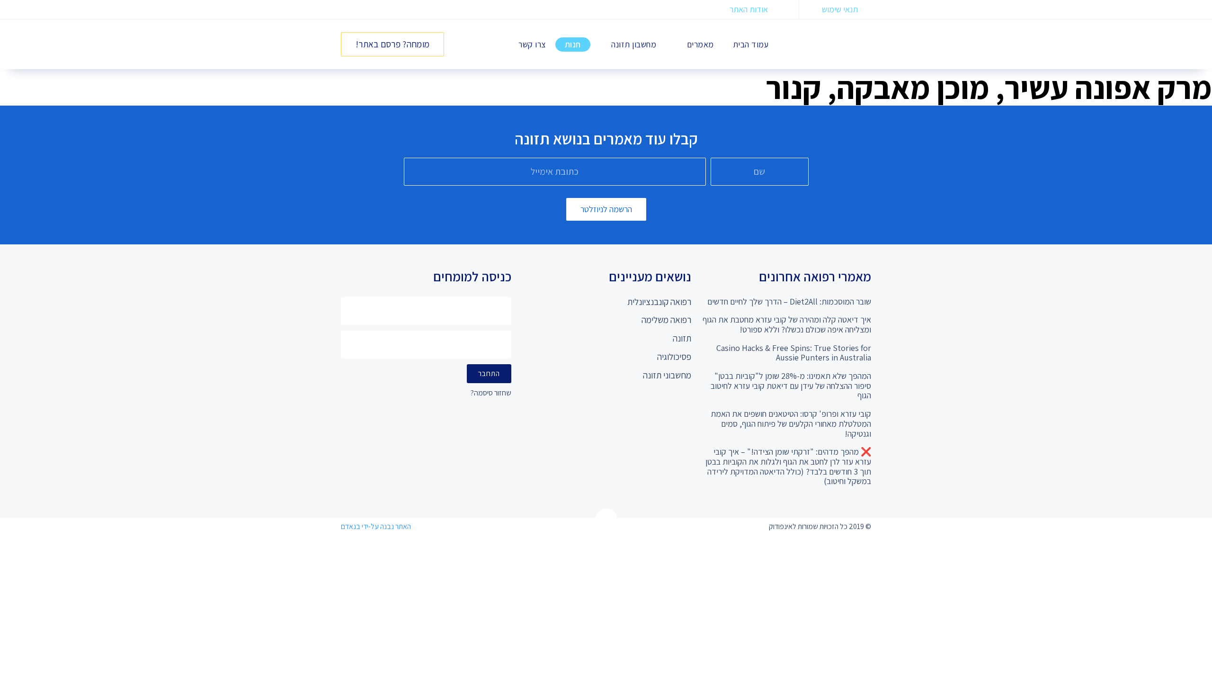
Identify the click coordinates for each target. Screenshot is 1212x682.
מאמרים (700, 44)
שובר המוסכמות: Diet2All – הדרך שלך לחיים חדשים (789, 301)
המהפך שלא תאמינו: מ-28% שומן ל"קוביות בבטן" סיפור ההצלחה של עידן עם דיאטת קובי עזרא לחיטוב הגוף (791, 385)
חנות (573, 44)
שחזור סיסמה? (491, 393)
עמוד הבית (751, 44)
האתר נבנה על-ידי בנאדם (376, 526)
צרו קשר (532, 44)
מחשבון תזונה (633, 44)
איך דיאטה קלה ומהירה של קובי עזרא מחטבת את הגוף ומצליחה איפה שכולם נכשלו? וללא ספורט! (787, 324)
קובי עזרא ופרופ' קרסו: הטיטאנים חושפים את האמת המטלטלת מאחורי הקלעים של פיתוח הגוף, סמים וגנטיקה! (791, 423)
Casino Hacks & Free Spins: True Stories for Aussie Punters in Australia (793, 352)
